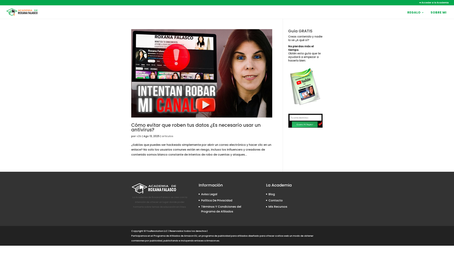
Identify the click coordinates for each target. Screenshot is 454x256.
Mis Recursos (277, 207)
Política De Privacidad (216, 200)
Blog (271, 194)
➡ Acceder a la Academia (434, 3)
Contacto (275, 200)
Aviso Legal (209, 194)
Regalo (414, 12)
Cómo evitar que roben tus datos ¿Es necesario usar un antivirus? (196, 127)
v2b (139, 136)
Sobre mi (439, 12)
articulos (167, 136)
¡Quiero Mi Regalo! (305, 124)
